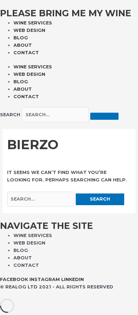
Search (10, 114)
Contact (26, 52)
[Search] (104, 116)
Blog (20, 37)
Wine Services (32, 23)
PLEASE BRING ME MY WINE (65, 13)
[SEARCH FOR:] (41, 199)
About (22, 45)
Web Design (29, 30)
